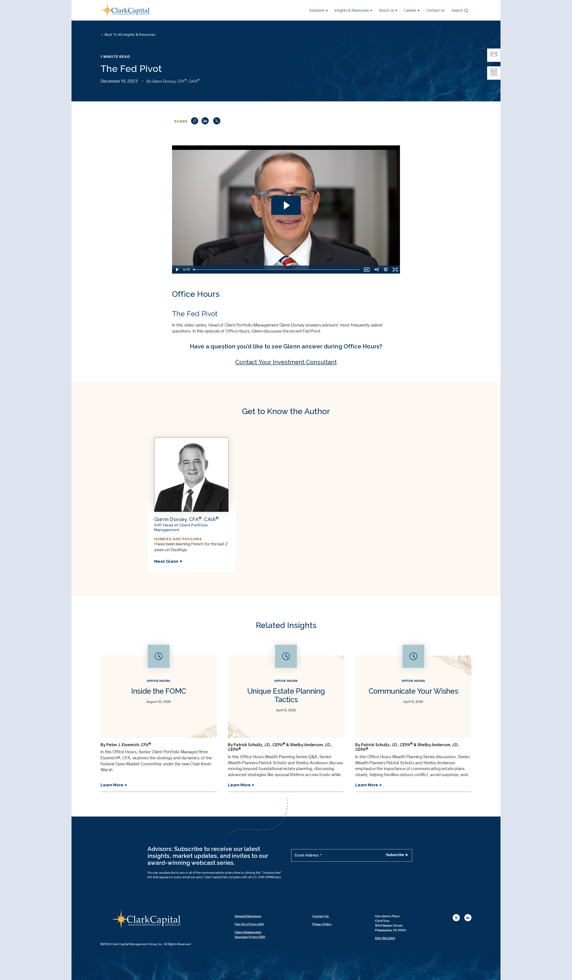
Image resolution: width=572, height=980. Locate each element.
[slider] (277, 270)
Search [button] (457, 10)
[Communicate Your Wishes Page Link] (413, 718)
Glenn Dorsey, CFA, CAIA (176, 82)
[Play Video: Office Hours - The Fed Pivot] (286, 205)
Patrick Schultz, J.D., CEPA (259, 744)
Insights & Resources (351, 10)
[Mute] (376, 270)
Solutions (317, 10)
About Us (386, 10)
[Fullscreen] (395, 270)
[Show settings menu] (386, 270)
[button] (205, 121)
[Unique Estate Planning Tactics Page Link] (286, 718)
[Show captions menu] (367, 270)
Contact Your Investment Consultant (285, 362)
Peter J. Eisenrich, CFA (128, 744)
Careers (410, 10)
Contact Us (435, 10)
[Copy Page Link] (194, 120)
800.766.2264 (385, 938)
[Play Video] (177, 270)
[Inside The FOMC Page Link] (159, 718)
